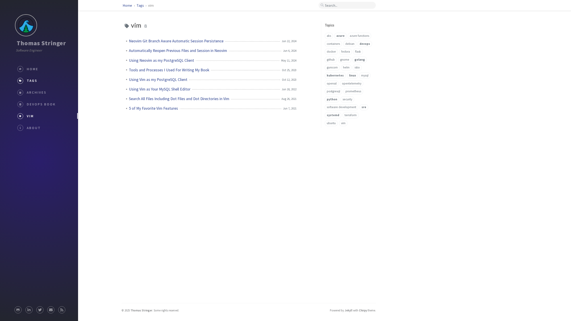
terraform (351, 115)
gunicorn (332, 67)
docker (331, 52)
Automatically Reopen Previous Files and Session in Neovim (178, 50)
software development (341, 107)
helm (346, 67)
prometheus (353, 91)
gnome (344, 60)
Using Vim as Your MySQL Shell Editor (159, 89)
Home (128, 5)
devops (365, 44)
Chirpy (363, 310)
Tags (141, 5)
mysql (364, 75)
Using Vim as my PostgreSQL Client (158, 79)
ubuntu (331, 123)
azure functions (359, 36)
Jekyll (348, 310)
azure (340, 36)
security (347, 99)
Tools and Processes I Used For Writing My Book (169, 70)
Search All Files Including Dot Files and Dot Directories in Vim (179, 98)
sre (364, 107)
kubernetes (335, 75)
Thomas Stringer (41, 43)
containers (333, 44)
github (331, 60)
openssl (332, 83)
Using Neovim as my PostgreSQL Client (161, 60)
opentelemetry (351, 83)
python (332, 99)
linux (352, 75)
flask (358, 52)
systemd (333, 115)
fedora (345, 52)
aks (329, 36)
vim (343, 123)
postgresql (333, 91)
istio (357, 67)
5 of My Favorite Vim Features (153, 108)
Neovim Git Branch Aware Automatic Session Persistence (176, 41)
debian (349, 44)
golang (359, 60)
